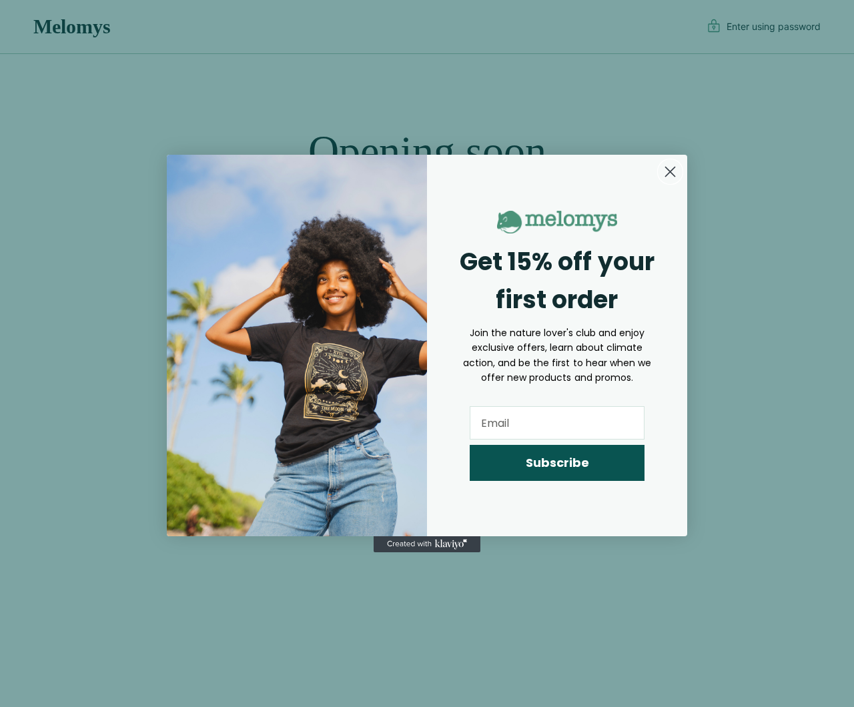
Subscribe (557, 462)
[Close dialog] (670, 171)
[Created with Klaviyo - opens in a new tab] (427, 544)
